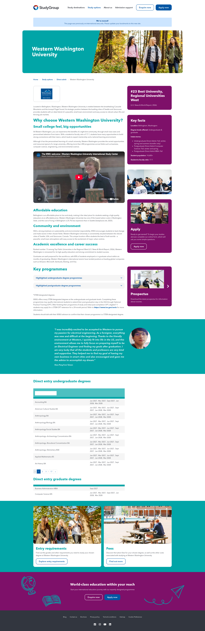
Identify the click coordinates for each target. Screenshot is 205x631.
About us (108, 7)
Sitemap (122, 617)
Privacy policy (95, 617)
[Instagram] (99, 625)
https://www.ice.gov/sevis (105, 307)
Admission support (124, 7)
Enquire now (145, 7)
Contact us (73, 617)
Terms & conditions (109, 617)
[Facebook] (94, 625)
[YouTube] (105, 625)
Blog (64, 617)
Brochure (83, 617)
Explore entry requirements (52, 561)
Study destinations (76, 7)
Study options (94, 7)
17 (51, 471)
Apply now (164, 7)
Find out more (116, 561)
